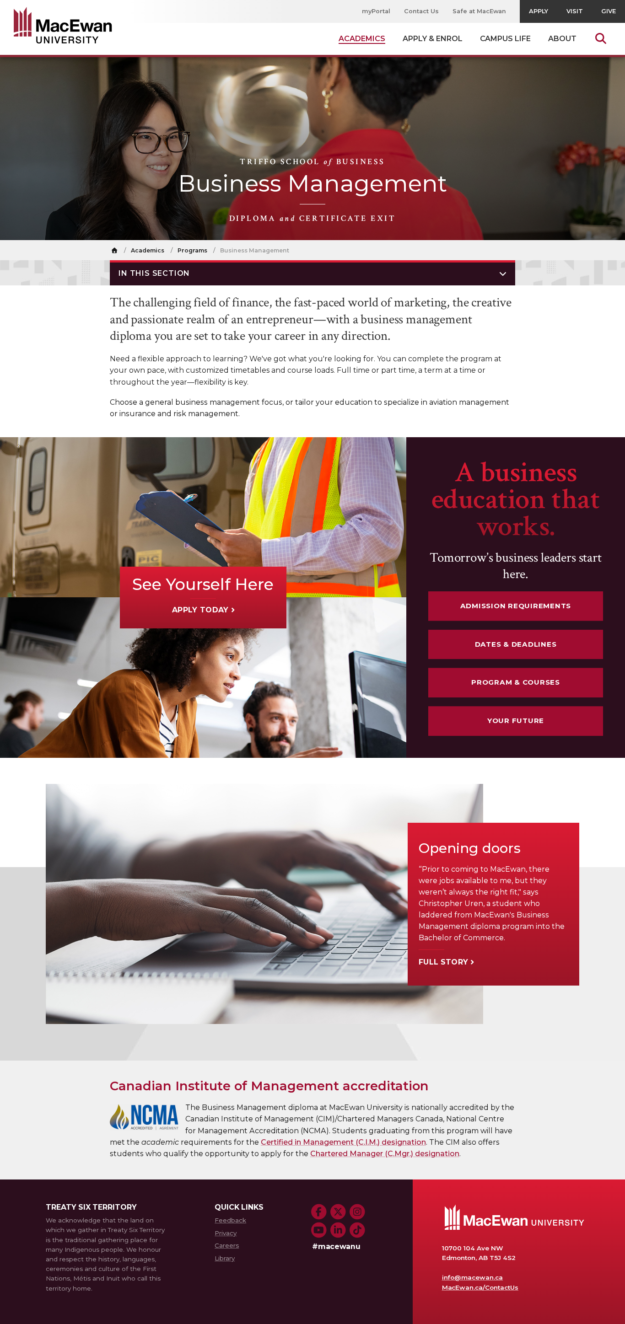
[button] (312, 272)
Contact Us (421, 11)
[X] (338, 1212)
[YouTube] (319, 1230)
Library (225, 1258)
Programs (192, 250)
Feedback (230, 1220)
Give (608, 11)
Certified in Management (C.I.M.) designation (343, 1142)
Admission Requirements (515, 605)
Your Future (515, 720)
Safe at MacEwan (479, 11)
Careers (227, 1245)
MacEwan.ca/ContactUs (480, 1287)
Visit (574, 11)
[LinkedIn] (338, 1230)
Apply (538, 11)
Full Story (443, 962)
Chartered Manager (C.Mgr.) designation (384, 1153)
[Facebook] (319, 1212)
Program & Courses (515, 682)
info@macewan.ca (472, 1277)
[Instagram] (357, 1212)
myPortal (376, 11)
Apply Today (200, 610)
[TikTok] (357, 1230)
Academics (147, 250)
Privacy (226, 1233)
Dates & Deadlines (516, 644)
